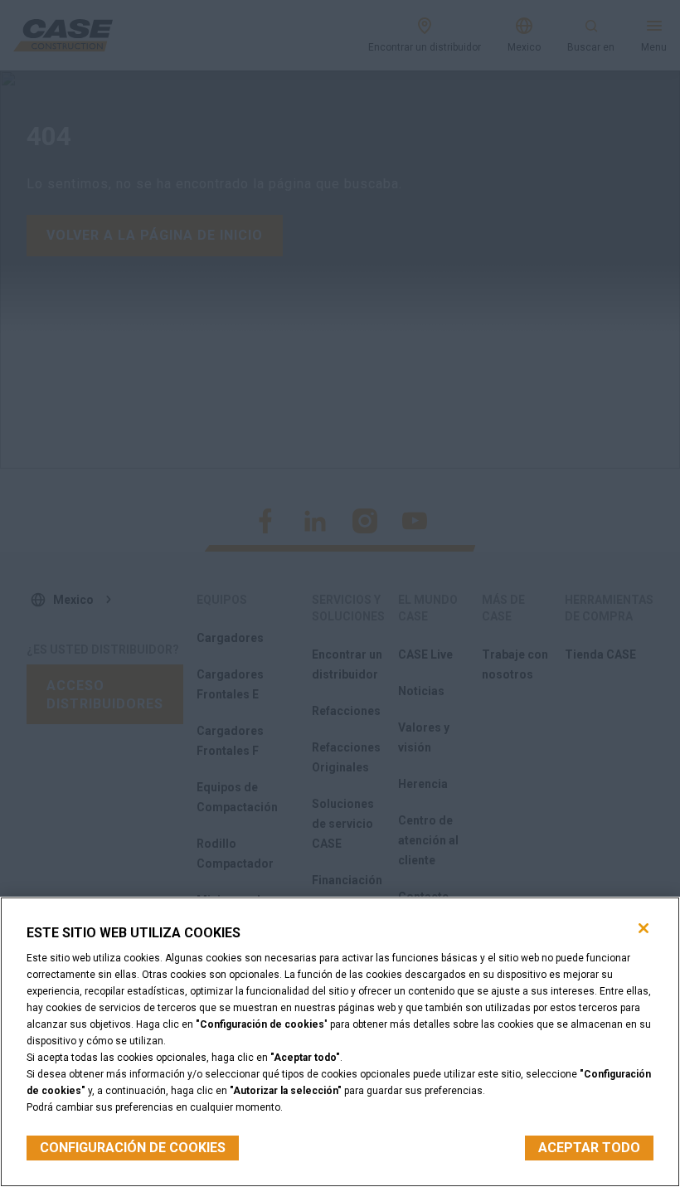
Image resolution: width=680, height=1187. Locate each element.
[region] (340, 1042)
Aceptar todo (589, 1147)
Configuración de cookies (133, 1147)
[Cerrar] (643, 928)
